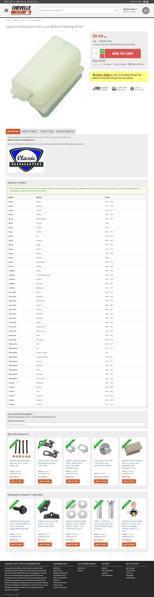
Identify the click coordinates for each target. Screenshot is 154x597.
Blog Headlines (107, 575)
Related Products (65, 131)
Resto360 (56, 568)
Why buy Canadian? (60, 578)
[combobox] (77, 424)
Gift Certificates (107, 570)
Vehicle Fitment (29, 131)
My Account (130, 568)
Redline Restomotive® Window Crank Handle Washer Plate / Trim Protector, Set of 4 (76, 525)
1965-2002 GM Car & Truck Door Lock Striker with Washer (103, 463)
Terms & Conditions (60, 587)
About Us (56, 580)
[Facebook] (144, 2)
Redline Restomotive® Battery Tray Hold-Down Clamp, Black (48, 523)
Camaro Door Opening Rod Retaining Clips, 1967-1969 (48, 463)
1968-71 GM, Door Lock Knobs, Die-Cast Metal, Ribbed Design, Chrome (103, 525)
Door (22, 20)
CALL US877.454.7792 (139, 88)
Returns (80, 570)
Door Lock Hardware (34, 20)
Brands (104, 568)
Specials (105, 573)
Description (13, 131)
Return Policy (57, 570)
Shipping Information (60, 573)
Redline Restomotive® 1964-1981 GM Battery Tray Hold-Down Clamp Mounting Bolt (20, 525)
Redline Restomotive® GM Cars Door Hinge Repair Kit (19, 463)
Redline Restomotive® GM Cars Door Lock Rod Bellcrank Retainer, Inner (132, 464)
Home (8, 20)
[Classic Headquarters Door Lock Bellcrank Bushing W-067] (47, 76)
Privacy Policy (58, 585)
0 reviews (107, 64)
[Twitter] (147, 2)
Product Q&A (47, 131)
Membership (130, 578)
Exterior (15, 20)
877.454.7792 (10, 2)
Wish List (129, 573)
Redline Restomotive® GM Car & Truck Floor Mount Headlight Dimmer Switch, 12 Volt (132, 526)
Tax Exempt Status (59, 575)
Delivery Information (60, 583)
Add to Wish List (137, 64)
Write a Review (120, 64)
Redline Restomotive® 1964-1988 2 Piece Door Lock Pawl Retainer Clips (76, 464)
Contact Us (22, 2)
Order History (130, 570)
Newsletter (130, 575)
